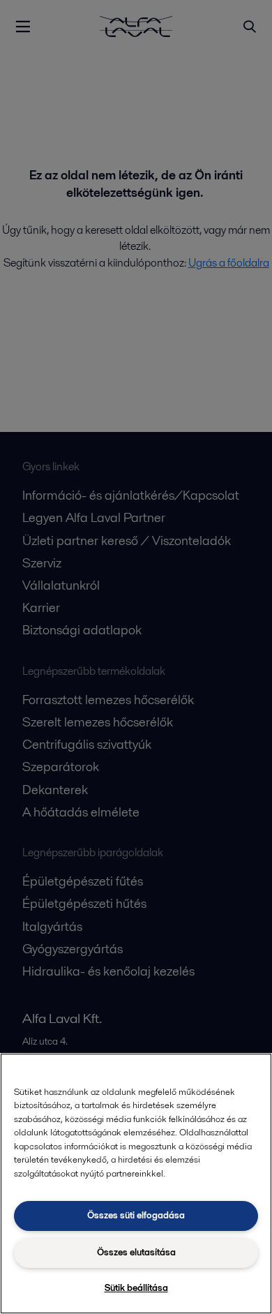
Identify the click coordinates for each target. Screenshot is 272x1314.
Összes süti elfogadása (136, 1215)
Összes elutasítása (136, 1252)
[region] (136, 1183)
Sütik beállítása (136, 1287)
